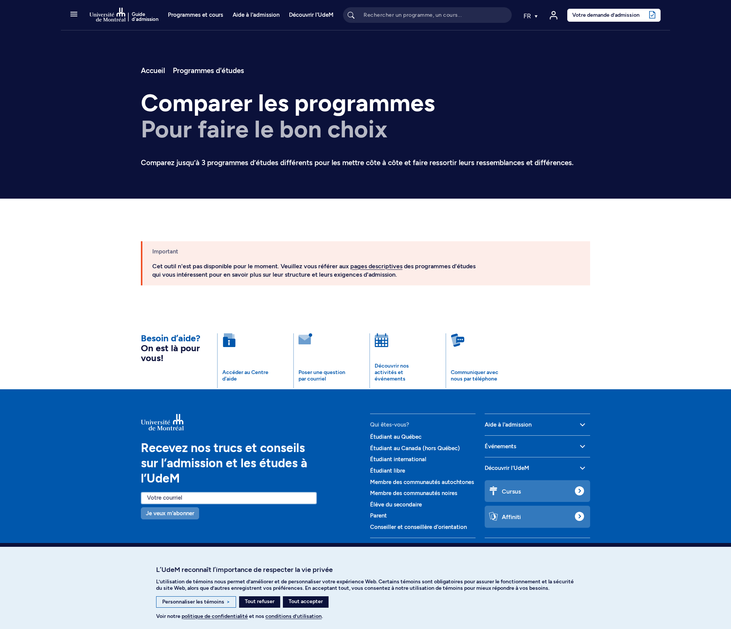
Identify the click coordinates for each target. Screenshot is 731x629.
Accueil (153, 70)
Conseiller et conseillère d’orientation (418, 527)
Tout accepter (306, 601)
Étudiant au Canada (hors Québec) (415, 448)
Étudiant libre (387, 470)
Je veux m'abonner (170, 513)
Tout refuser (260, 601)
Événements (500, 446)
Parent (378, 515)
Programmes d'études (208, 70)
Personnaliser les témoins (196, 602)
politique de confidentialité (215, 616)
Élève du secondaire (396, 504)
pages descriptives (376, 266)
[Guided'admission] (251, 422)
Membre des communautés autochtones (422, 482)
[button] (73, 15)
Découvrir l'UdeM (311, 14)
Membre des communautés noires (413, 493)
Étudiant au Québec (395, 436)
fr (528, 16)
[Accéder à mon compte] (553, 15)
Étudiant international (398, 459)
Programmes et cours (195, 14)
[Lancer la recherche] (351, 14)
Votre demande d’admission (606, 14)
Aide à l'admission (256, 14)
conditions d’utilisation (293, 616)
